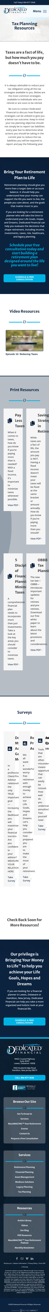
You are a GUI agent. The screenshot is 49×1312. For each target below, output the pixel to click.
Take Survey (11, 879)
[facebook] (17, 1258)
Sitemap (25, 1267)
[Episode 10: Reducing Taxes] (24, 340)
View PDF (13, 505)
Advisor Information (20, 1263)
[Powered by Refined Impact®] (24, 1310)
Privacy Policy (32, 1263)
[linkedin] (32, 1258)
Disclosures (8, 1263)
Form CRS (42, 1263)
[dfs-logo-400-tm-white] (24, 1045)
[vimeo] (27, 1258)
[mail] (22, 1258)
